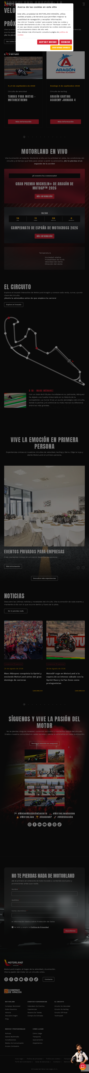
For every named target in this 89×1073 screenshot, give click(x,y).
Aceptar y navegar (48, 42)
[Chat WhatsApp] (82, 1066)
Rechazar (65, 42)
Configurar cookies (61, 47)
